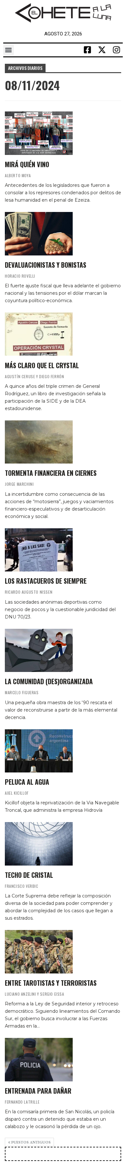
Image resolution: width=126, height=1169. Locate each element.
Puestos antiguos (30, 1142)
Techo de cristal (29, 875)
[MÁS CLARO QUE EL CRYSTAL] (39, 334)
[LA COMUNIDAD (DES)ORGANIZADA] (39, 650)
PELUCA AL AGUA (27, 782)
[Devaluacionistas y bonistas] (39, 233)
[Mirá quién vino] (39, 133)
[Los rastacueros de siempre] (39, 549)
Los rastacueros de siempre (46, 581)
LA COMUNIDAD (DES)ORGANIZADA (49, 681)
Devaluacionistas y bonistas (45, 265)
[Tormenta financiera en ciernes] (39, 442)
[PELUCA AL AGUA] (39, 750)
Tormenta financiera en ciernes (51, 473)
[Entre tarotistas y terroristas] (39, 951)
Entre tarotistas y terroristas (51, 983)
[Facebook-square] (87, 49)
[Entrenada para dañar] (39, 1059)
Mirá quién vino (27, 164)
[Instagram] (116, 49)
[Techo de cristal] (39, 843)
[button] (8, 49)
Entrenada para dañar (38, 1091)
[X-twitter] (101, 49)
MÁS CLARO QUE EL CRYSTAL (42, 365)
